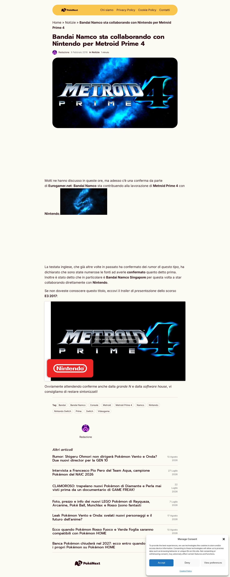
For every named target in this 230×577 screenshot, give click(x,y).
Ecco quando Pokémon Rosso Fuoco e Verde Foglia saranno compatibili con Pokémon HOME (102, 531)
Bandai (62, 405)
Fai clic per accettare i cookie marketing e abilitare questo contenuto (115, 341)
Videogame (104, 411)
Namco (140, 405)
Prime (79, 411)
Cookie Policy (186, 571)
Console (94, 405)
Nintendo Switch (62, 411)
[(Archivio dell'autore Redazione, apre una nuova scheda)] (85, 431)
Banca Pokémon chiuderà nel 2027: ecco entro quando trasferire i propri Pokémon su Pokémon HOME (107, 545)
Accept (161, 562)
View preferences (213, 562)
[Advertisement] (115, 153)
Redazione (64, 52)
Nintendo (153, 405)
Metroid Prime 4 (124, 405)
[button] (223, 539)
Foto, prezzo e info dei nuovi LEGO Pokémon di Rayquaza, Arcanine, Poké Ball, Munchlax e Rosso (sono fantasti (101, 503)
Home (56, 22)
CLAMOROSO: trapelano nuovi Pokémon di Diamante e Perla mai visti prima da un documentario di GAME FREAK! (106, 488)
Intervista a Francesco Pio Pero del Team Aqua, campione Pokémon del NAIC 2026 (101, 472)
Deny (187, 562)
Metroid (107, 405)
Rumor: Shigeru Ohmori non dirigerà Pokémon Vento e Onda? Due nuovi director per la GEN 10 (104, 458)
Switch (89, 411)
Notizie (70, 22)
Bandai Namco (77, 405)
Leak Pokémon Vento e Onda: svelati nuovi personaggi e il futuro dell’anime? (102, 517)
